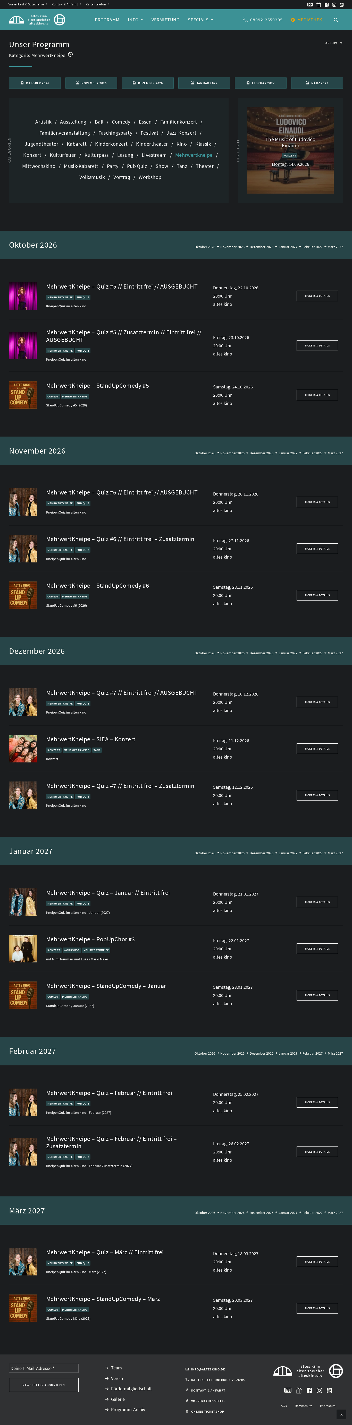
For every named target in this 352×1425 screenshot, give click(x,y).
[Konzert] (33, 154)
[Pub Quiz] (138, 165)
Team (116, 1368)
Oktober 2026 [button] (37, 83)
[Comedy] (121, 121)
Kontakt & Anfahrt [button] (208, 1390)
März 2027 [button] (319, 83)
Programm (107, 20)
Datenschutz (303, 1406)
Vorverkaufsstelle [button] (208, 1401)
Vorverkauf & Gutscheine (26, 4)
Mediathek (309, 20)
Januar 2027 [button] (206, 83)
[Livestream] (155, 154)
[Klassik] (204, 143)
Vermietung (166, 20)
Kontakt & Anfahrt (65, 4)
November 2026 (232, 247)
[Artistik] (46, 121)
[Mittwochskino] (40, 165)
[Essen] (146, 121)
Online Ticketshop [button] (207, 1411)
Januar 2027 (288, 247)
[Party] (114, 165)
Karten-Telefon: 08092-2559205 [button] (218, 1380)
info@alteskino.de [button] (208, 1369)
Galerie (118, 1399)
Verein (117, 1378)
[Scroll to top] (341, 1414)
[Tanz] (183, 165)
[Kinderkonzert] (112, 143)
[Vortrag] (122, 177)
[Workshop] (148, 177)
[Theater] (205, 165)
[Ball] (100, 121)
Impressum (328, 1406)
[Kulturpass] (97, 154)
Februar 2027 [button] (263, 83)
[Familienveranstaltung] (65, 132)
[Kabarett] (77, 143)
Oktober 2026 (205, 247)
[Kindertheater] (153, 143)
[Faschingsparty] (116, 132)
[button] (310, 4)
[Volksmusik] (93, 177)
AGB (284, 1406)
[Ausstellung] (74, 121)
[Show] (162, 165)
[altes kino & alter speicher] (37, 19)
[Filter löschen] (70, 54)
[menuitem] (28, 4)
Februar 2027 (313, 247)
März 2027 (335, 247)
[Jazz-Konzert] (182, 132)
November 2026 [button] (94, 83)
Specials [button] (198, 20)
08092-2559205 (266, 20)
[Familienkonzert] (179, 121)
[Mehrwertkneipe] (195, 154)
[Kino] (182, 143)
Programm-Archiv (128, 1409)
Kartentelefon (96, 4)
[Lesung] (126, 154)
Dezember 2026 (261, 247)
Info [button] (133, 20)
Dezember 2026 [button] (150, 83)
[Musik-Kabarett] (82, 165)
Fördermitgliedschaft (131, 1389)
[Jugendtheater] (42, 143)
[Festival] (150, 132)
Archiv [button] (331, 43)
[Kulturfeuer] (63, 154)
